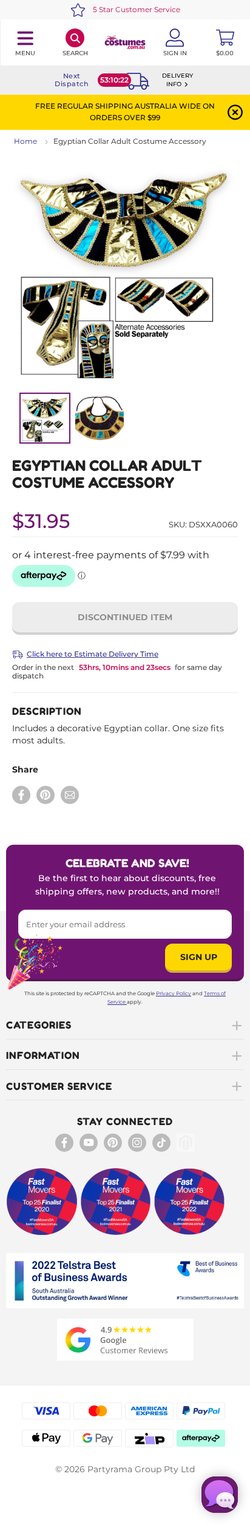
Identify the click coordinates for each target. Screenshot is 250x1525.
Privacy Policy (173, 993)
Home (25, 141)
